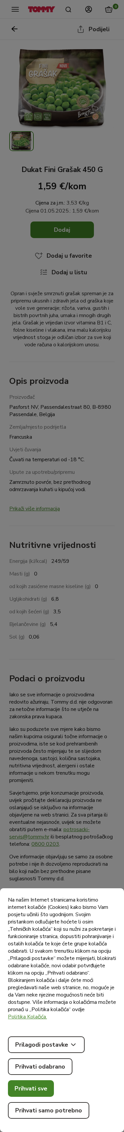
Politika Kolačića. (27, 1016)
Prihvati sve (31, 1088)
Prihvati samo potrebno (48, 1110)
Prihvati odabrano (40, 1067)
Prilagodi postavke (41, 1045)
